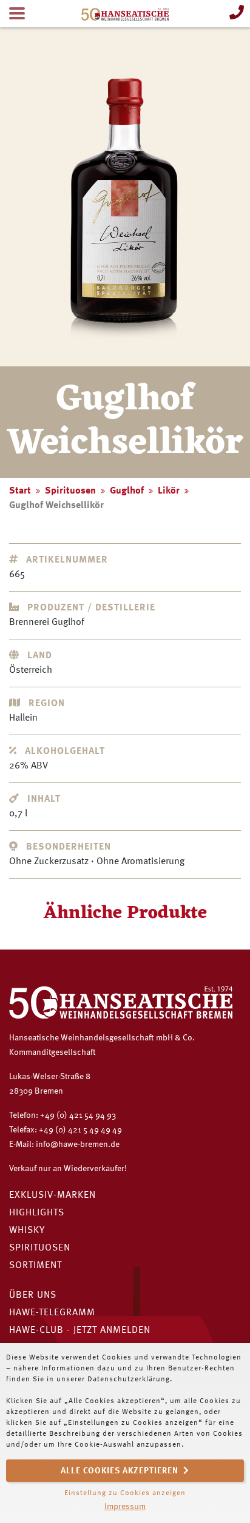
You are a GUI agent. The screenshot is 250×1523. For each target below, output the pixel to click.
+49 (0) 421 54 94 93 (78, 1115)
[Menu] (17, 13)
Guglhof (127, 491)
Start (20, 491)
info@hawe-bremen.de (78, 1144)
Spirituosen (70, 491)
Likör (169, 491)
